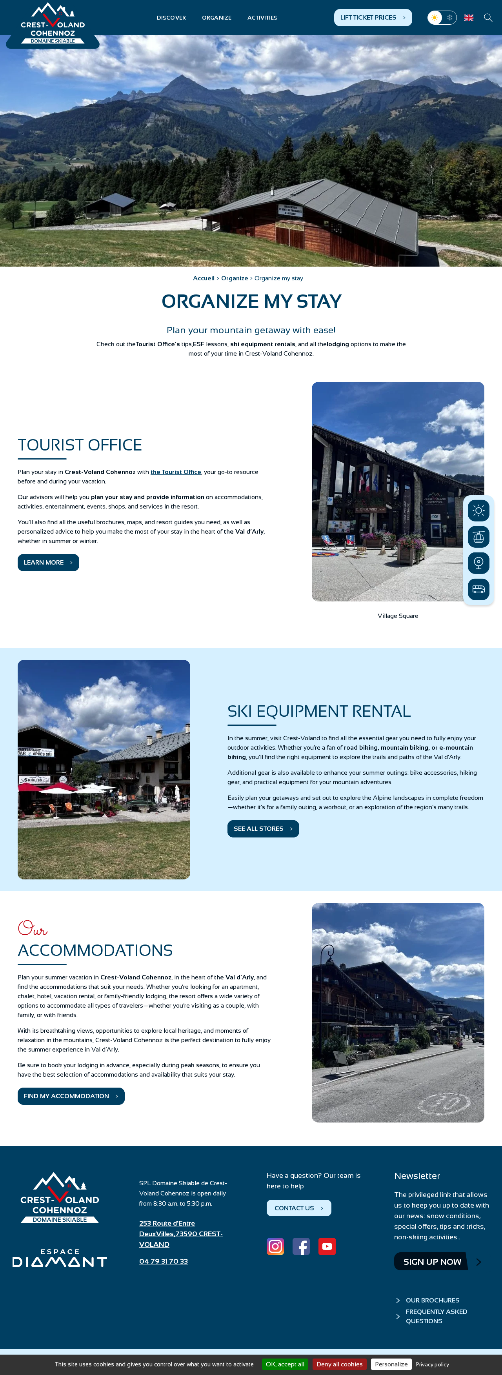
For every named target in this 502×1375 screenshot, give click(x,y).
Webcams (478, 563)
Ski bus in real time (478, 589)
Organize (217, 18)
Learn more (44, 562)
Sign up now (432, 1262)
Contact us (294, 1208)
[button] (398, 491)
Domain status (478, 537)
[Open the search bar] (488, 17)
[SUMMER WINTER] (442, 18)
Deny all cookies (339, 1364)
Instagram (275, 1246)
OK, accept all (285, 1364)
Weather (478, 510)
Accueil (204, 278)
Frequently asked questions (436, 1316)
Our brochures (433, 1300)
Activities (262, 18)
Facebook (301, 1246)
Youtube (327, 1246)
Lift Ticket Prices (368, 17)
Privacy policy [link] (432, 1364)
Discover (171, 18)
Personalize (391, 1364)
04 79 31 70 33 (163, 1261)
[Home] (53, 23)
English (469, 17)
